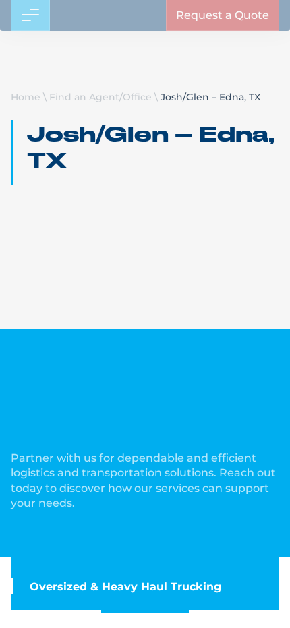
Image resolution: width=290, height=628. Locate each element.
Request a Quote (222, 57)
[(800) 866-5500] (221, 20)
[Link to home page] (61, 20)
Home (25, 96)
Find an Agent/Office (100, 96)
